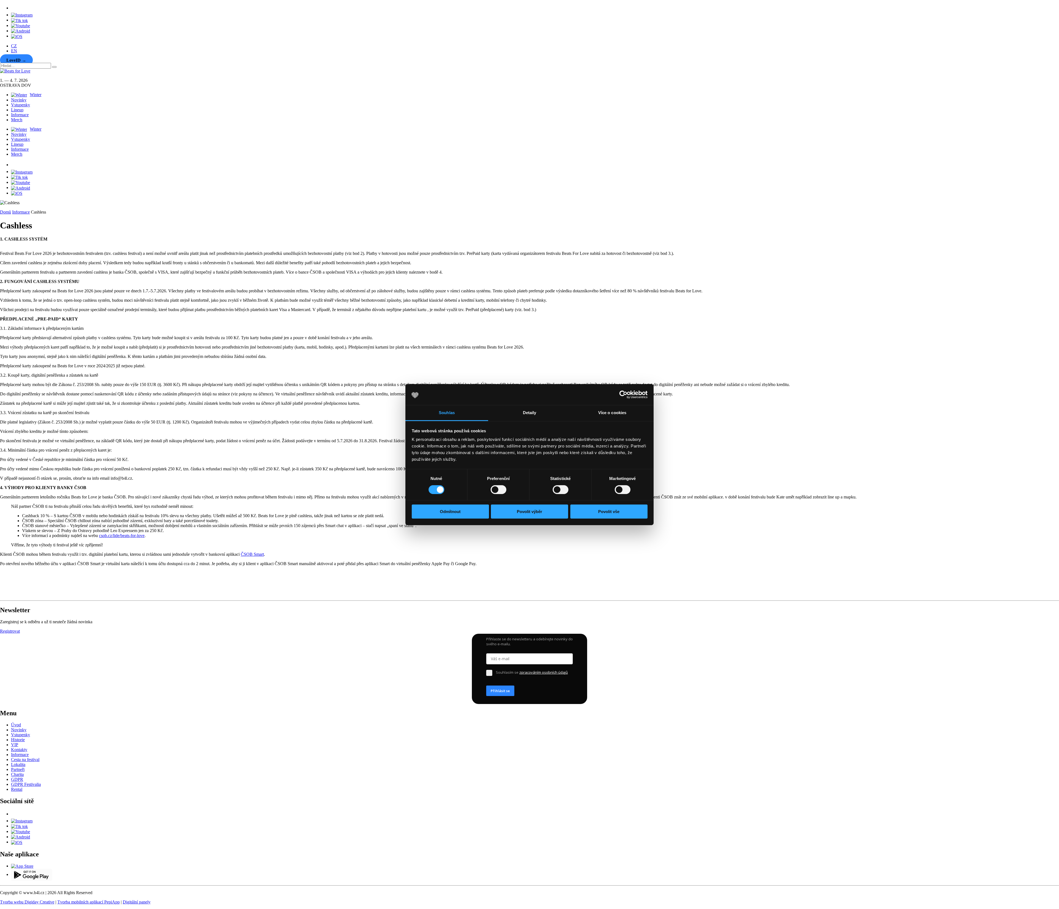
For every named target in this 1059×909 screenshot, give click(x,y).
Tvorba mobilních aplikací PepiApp (88, 902)
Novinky (18, 100)
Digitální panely (137, 902)
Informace (20, 114)
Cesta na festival (25, 759)
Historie (18, 739)
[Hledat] (54, 67)
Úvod (16, 724)
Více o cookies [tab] (612, 412)
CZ (14, 46)
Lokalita (18, 764)
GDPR (17, 779)
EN (14, 50)
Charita (17, 774)
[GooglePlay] (20, 30)
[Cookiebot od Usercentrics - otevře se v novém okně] (623, 394)
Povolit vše (608, 511)
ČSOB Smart (252, 554)
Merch (16, 119)
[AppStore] (16, 36)
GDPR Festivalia (26, 784)
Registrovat (10, 631)
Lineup (17, 109)
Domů (5, 212)
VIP (14, 744)
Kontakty (19, 749)
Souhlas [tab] (447, 412)
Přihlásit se (500, 690)
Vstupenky (20, 105)
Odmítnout (450, 511)
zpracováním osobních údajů (543, 672)
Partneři (18, 769)
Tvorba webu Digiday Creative (27, 902)
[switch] (498, 489)
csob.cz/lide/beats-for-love (122, 535)
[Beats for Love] (14, 595)
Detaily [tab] (529, 412)
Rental (16, 789)
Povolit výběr (529, 511)
